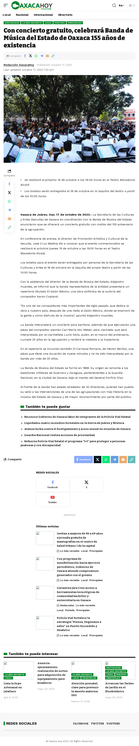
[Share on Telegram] (41, 56)
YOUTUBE (113, 723)
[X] (86, 485)
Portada (60, 23)
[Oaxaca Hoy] (32, 5)
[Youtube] (52, 500)
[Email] (47, 56)
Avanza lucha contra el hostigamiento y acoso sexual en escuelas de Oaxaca (77, 429)
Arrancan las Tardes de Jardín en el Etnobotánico (119, 687)
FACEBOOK (81, 723)
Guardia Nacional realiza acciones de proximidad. (59, 435)
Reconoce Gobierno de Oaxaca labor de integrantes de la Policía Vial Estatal (77, 416)
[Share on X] (30, 56)
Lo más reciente (32, 23)
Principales (75, 23)
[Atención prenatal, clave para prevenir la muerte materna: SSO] (86, 670)
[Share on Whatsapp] (36, 56)
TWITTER (97, 723)
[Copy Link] (52, 56)
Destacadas (12, 23)
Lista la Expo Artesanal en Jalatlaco (13, 687)
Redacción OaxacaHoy (19, 65)
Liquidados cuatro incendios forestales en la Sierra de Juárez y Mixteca (74, 423)
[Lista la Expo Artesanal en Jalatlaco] (19, 670)
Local (48, 23)
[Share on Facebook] (24, 56)
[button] (7, 5)
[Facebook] (52, 485)
